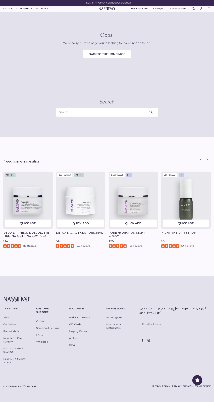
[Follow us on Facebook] (142, 340)
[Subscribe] (207, 324)
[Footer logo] (107, 299)
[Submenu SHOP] (12, 8)
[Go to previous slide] (200, 160)
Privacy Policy (160, 386)
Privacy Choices (182, 386)
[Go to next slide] (207, 160)
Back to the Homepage (107, 54)
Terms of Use (203, 386)
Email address (151, 324)
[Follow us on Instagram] (149, 340)
